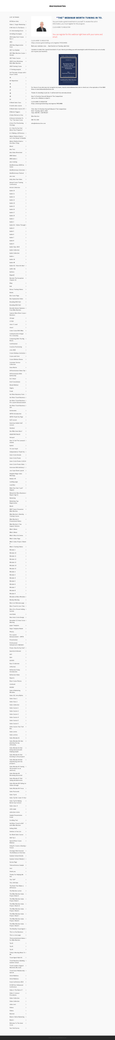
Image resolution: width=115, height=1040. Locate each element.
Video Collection (14, 998)
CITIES (12, 321)
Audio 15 (12, 206)
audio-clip (12, 269)
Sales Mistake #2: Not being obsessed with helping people (16, 749)
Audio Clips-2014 (14, 247)
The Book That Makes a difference (17, 886)
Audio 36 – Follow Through (17, 225)
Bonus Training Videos (16, 289)
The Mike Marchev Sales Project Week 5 (17, 900)
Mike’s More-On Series (16, 535)
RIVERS (12, 687)
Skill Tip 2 (12, 838)
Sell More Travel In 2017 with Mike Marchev (17, 824)
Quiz (11, 657)
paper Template (14, 625)
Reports (12, 678)
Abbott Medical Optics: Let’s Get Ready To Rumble (18, 137)
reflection (13, 667)
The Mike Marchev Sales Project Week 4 (17, 895)
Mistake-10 (13, 553)
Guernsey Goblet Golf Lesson (16, 424)
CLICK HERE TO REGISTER (61, 27)
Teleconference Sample (17, 865)
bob (11, 286)
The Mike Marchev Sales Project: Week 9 (17, 925)
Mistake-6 (12, 584)
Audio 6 (12, 234)
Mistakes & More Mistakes (17, 597)
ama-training (13, 162)
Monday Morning (14, 600)
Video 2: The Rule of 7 (16, 990)
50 (10, 99)
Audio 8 (12, 240)
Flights (12, 388)
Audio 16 (12, 209)
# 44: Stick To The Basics (17, 27)
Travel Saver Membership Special (17, 971)
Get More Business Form (17, 394)
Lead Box (12, 485)
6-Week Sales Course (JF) (17, 109)
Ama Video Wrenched (16, 152)
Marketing (13, 498)
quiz (11, 654)
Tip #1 (11, 943)
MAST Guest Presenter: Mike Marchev (17, 510)
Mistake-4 (12, 578)
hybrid (11, 445)
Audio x (12, 256)
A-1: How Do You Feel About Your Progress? (16, 129)
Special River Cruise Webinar (16, 842)
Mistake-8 (12, 590)
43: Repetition (14, 80)
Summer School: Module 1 (17, 859)
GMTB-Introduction (15, 413)
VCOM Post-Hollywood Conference (16, 986)
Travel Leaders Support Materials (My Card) (17, 966)
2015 (11, 42)
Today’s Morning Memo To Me (17, 953)
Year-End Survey (14, 1028)
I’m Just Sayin (14, 448)
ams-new (12, 176)
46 (10, 87)
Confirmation (14, 344)
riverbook (12, 684)
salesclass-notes (15, 812)
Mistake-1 (12, 550)
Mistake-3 (12, 575)
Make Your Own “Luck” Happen (16, 489)
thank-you (13, 871)
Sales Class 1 (13, 698)
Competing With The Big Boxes (17, 339)
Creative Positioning (16, 347)
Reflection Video (15, 675)
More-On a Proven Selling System (17, 610)
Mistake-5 (12, 581)
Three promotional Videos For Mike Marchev (17, 939)
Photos (12, 632)
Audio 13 (12, 200)
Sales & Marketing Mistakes (15, 691)
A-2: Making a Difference (17, 133)
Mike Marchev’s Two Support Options (16, 525)
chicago (12, 318)
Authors (12, 272)
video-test (13, 1004)
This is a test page (15, 935)
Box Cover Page (14, 295)
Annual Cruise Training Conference (16, 183)
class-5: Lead (13, 324)
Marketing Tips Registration (14, 502)
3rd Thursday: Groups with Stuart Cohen (18, 73)
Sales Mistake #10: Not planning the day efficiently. (16, 743)
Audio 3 (12, 222)
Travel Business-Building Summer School (17, 961)
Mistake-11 (13, 556)
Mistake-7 (12, 587)
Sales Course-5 (14, 720)
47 (10, 90)
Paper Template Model (16, 628)
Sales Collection (14, 705)
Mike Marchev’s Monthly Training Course (17, 515)
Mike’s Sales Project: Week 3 (18, 542)
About (11, 146)
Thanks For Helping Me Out (16, 875)
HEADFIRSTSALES (15, 434)
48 (10, 93)
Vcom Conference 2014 (16, 982)
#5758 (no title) (14, 21)
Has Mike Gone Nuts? (16, 431)
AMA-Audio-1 (13, 159)
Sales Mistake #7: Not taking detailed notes (16, 779)
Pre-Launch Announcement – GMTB (17, 636)
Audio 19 (12, 215)
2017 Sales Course (15, 58)
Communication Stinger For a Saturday (17, 334)
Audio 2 (12, 219)
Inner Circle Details (15, 455)
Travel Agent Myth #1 (16, 957)
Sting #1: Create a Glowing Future (17, 847)
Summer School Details (16, 856)
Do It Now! (13, 379)
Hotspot (12, 437)
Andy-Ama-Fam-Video (16, 179)
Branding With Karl (15, 302)
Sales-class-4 (14, 806)
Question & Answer (15, 651)
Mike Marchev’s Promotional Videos (15, 520)
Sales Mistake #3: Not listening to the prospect (17, 755)
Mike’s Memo (13, 529)
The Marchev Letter (16, 891)
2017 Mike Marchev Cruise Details (17, 54)
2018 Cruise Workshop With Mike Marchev (16, 62)
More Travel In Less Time (17, 606)
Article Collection (15, 187)
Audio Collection (14, 250)
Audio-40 (12, 262)
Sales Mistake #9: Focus (17, 788)
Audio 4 (12, 228)
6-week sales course (16, 105)
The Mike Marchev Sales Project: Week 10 (17, 905)
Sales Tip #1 (13, 794)
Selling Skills (13, 828)
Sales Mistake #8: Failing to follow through (18, 784)
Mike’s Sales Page (15, 538)
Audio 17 (12, 212)
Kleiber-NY (13, 478)
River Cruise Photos (16, 681)
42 (10, 77)
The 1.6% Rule (14, 882)
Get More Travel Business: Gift (17, 406)
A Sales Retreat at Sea (16, 115)
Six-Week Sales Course (16, 834)
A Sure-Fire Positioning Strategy (17, 124)
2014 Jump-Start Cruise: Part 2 (17, 38)
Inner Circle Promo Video (17, 464)
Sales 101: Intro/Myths (16, 695)
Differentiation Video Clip (17, 370)
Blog (11, 283)
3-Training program (15, 69)
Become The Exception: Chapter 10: (17, 279)
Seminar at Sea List (15, 831)
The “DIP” (13, 879)
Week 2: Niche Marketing (17, 1017)
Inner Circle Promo (15, 458)
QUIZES (12, 660)
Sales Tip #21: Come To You (18, 798)
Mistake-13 (13, 562)
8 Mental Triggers (15, 112)
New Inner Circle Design (17, 617)
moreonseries (57, 6)
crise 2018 (13, 350)
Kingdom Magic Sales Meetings (16, 474)
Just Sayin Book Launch (17, 470)
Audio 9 (12, 244)
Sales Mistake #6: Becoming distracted (16, 774)
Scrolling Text (14, 820)
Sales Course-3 (14, 714)
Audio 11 (12, 194)
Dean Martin (13, 367)
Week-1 (12, 1020)
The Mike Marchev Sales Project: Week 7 (17, 915)
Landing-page (14, 482)
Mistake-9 (12, 593)
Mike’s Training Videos (16, 547)
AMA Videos (13, 155)
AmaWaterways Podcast (17, 173)
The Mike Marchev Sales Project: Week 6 (17, 910)
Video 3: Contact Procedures (15, 994)
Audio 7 (12, 237)
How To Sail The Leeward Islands (17, 441)
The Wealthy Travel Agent (17, 929)
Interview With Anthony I (17, 467)
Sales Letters (14, 735)
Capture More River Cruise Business (18, 314)
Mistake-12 (13, 559)
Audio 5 (12, 231)
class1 (11, 327)
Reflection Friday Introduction (15, 670)
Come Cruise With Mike (16, 330)
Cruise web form (15, 356)
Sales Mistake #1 (15, 738)
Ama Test (12, 149)
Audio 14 (12, 203)
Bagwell (12, 275)
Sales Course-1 (14, 708)
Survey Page (13, 862)
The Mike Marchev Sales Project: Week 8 (17, 920)
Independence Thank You (17, 452)
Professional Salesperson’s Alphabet (17, 644)
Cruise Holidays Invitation (17, 353)
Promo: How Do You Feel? (17, 648)
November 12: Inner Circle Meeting (17, 621)
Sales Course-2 (14, 711)
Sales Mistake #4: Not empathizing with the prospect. (16, 761)
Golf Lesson (13, 420)
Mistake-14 (13, 565)
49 (10, 96)
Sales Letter (13, 731)
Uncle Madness (14, 975)
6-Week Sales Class (15, 102)
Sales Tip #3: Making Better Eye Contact (16, 802)
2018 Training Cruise (16, 66)
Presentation (14, 640)
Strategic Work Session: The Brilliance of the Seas (17, 851)
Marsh (11, 506)
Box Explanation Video (16, 299)
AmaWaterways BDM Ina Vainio (17, 166)
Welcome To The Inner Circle (16, 1024)
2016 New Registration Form (16, 46)
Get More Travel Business (17, 397)
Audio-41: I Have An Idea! (17, 265)
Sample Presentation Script (16, 816)
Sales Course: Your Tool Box (17, 727)
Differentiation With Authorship (16, 374)
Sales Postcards (14, 791)
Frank (11, 391)
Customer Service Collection (15, 363)
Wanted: (12, 1014)
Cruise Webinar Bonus (16, 359)
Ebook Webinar (14, 385)
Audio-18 (12, 259)
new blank (13, 614)
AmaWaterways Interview (17, 170)
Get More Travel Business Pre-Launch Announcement (18, 401)
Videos (12, 1007)
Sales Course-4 (14, 717)
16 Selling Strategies (16, 34)
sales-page (13, 809)
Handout (12, 428)
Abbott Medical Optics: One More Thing (16, 142)
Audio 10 (12, 190)
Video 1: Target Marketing (17, 24)
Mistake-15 (13, 568)
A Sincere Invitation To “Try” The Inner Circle (16, 119)
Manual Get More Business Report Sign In (18, 494)
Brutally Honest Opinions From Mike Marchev (17, 309)
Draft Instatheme (15, 382)
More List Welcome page (17, 603)
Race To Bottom (14, 663)
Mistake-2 (12, 572)
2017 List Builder (15, 50)
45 (10, 84)
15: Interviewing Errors (16, 31)
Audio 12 (12, 197)
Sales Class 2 (13, 701)
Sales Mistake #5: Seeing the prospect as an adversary (17, 768)
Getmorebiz (13, 410)
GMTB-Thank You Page (16, 417)
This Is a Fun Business (16, 932)
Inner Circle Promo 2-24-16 (18, 461)
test (11, 868)
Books (11, 292)
